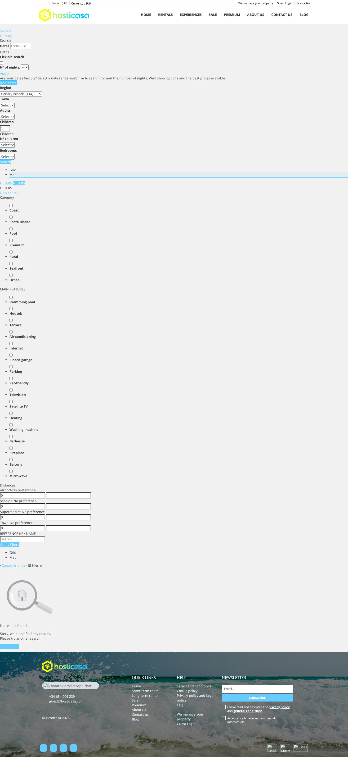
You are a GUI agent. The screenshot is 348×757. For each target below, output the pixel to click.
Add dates (8, 83)
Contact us (281, 14)
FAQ (180, 705)
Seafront (16, 268)
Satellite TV (18, 406)
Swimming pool (22, 302)
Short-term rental (146, 690)
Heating (15, 418)
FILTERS (6, 35)
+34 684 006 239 (62, 696)
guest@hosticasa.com (66, 701)
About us (255, 14)
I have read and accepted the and (258, 709)
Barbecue (17, 441)
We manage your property (255, 3)
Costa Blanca (19, 222)
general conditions (247, 711)
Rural (13, 256)
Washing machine (23, 429)
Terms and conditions (194, 686)
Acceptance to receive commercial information (251, 720)
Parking (15, 371)
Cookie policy (187, 690)
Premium (232, 14)
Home (146, 14)
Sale (213, 14)
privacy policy (279, 707)
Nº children (9, 138)
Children (7, 121)
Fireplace (16, 452)
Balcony (15, 464)
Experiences (191, 14)
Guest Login (284, 3)
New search (9, 192)
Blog (303, 14)
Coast (14, 210)
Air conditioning (22, 336)
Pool (13, 233)
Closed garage (20, 360)
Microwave (18, 476)
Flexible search (12, 57)
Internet (16, 348)
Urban (14, 280)
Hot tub (15, 313)
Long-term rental (145, 695)
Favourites (303, 3)
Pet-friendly (19, 383)
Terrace (15, 325)
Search (5, 31)
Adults (5, 110)
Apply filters (9, 544)
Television (17, 394)
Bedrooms (8, 150)
